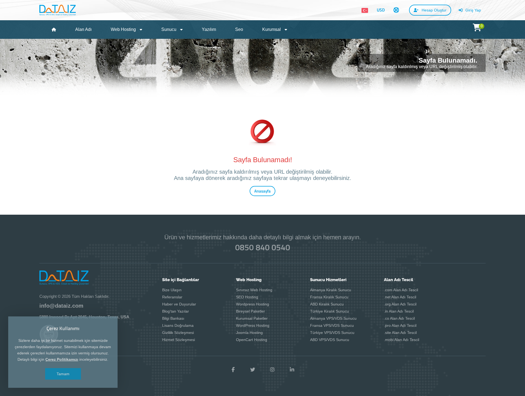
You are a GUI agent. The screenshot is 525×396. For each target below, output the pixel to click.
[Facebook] (233, 370)
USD (381, 10)
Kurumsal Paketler (252, 318)
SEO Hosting (247, 297)
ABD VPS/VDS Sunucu (329, 339)
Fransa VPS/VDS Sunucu (332, 325)
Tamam (63, 374)
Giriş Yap (472, 10)
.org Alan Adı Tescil (400, 304)
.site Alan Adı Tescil (400, 332)
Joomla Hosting (249, 332)
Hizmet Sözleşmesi (178, 339)
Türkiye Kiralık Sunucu (329, 311)
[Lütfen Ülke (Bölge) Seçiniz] (364, 10)
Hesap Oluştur (434, 10)
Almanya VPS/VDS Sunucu (333, 318)
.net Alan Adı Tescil (400, 297)
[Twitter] (253, 370)
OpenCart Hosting (251, 339)
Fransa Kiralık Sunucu (329, 297)
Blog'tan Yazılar (175, 311)
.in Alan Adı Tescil (399, 311)
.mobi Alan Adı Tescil (401, 339)
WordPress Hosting (252, 325)
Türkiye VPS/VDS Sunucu (332, 332)
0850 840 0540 (262, 247)
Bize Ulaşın (172, 290)
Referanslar (172, 297)
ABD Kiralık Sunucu (327, 304)
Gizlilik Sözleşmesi (178, 332)
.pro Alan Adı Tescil (400, 325)
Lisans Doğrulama (178, 325)
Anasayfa (262, 191)
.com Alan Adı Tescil (401, 290)
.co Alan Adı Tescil (399, 318)
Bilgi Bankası (173, 318)
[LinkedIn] (292, 370)
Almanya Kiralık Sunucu (330, 290)
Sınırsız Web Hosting (254, 290)
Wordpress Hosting (252, 304)
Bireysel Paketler (250, 311)
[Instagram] (272, 370)
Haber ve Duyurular (179, 304)
